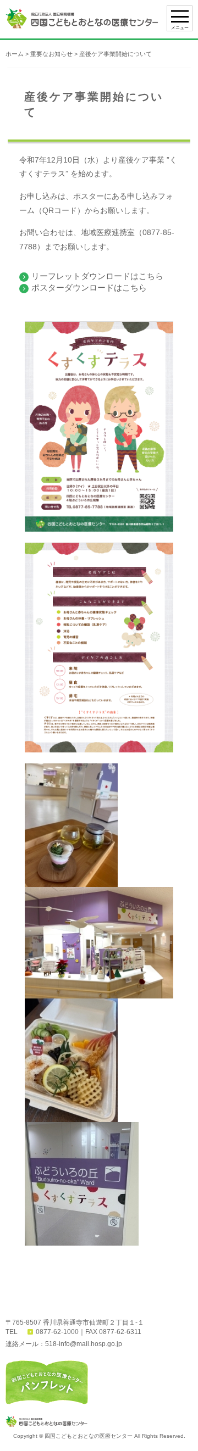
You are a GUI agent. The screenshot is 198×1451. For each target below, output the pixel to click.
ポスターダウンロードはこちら (89, 287)
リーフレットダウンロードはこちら (97, 276)
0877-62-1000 (57, 1332)
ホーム (15, 54)
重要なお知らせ (51, 54)
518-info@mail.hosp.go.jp (83, 1344)
